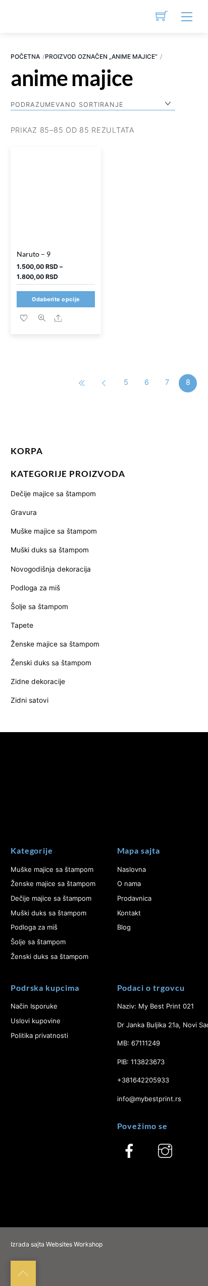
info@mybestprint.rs (149, 1099)
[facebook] (129, 1151)
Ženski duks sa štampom (51, 663)
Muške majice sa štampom (54, 531)
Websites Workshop (74, 1244)
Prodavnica (134, 898)
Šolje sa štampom (39, 606)
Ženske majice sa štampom (55, 644)
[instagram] (165, 1151)
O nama (129, 883)
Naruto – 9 (33, 254)
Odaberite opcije (56, 299)
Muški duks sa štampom (50, 550)
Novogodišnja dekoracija (51, 569)
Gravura (24, 512)
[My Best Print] (23, 16)
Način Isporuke (34, 1006)
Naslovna (131, 869)
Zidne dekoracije (38, 681)
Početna (25, 56)
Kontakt (129, 913)
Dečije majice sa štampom (53, 494)
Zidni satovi (29, 700)
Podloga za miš (35, 588)
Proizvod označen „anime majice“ (101, 56)
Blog (124, 927)
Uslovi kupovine (36, 1021)
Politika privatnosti (39, 1035)
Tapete (22, 625)
